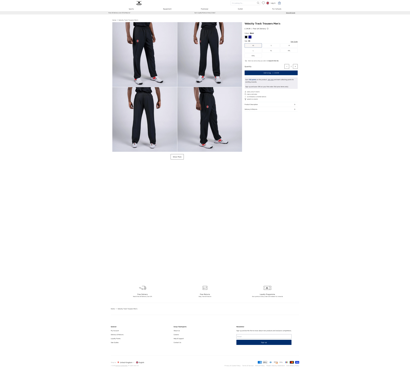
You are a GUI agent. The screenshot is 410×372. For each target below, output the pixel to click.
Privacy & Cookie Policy (233, 365)
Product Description (251, 104)
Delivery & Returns (251, 109)
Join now (271, 79)
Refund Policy (260, 365)
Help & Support (179, 338)
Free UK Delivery (259, 29)
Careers (176, 334)
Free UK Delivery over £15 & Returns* (119, 13)
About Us (177, 330)
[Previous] (291, 180)
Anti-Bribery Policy (292, 365)
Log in (273, 3)
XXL (289, 50)
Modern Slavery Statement (275, 365)
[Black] (246, 37)
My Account (115, 330)
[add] (295, 66)
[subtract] (286, 66)
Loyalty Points (115, 338)
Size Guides (115, 342)
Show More (177, 157)
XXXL (253, 56)
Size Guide (294, 41)
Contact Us (177, 342)
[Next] (296, 180)
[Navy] (249, 37)
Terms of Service (248, 365)
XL (271, 50)
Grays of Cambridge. (122, 365)
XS (253, 45)
